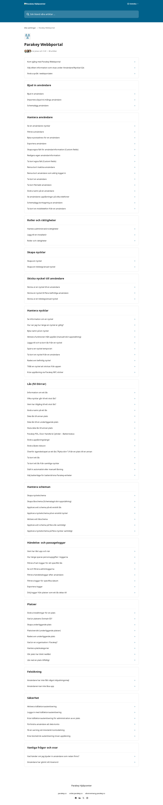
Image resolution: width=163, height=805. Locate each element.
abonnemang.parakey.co (95, 793)
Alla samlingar (30, 28)
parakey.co (62, 793)
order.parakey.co (75, 793)
